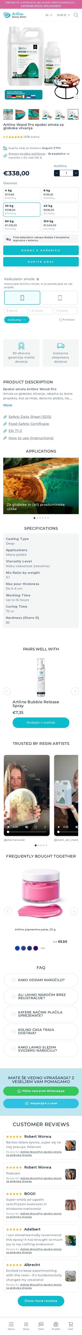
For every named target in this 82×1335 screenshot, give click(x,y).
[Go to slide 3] (40, 517)
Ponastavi (69, 319)
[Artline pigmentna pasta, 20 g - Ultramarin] (35, 948)
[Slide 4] (43, 845)
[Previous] (8, 911)
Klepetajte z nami (44, 1103)
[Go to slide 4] (42, 517)
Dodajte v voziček (41, 722)
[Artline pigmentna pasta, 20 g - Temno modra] (17, 948)
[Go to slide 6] (48, 517)
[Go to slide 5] (45, 517)
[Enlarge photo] (70, 1174)
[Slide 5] (46, 845)
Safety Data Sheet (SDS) (30, 417)
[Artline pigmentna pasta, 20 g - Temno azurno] (29, 948)
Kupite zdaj (41, 261)
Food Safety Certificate (29, 424)
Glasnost (10, 183)
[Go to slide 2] (37, 517)
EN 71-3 (15, 431)
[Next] (74, 911)
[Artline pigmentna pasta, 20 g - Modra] (23, 948)
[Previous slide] (7, 691)
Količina (60, 166)
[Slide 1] (36, 845)
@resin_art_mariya (67, 840)
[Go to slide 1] (34, 518)
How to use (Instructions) (31, 438)
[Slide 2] (38, 845)
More (7, 405)
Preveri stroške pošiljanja (27, 153)
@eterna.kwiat (14, 840)
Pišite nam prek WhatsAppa (44, 1091)
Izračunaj (14, 319)
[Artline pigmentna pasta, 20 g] (41, 895)
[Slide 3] (41, 845)
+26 (42, 948)
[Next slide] (75, 691)
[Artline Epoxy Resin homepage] (14, 15)
